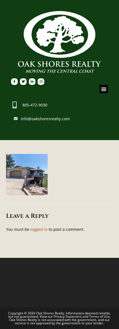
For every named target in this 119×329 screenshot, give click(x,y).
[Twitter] (23, 81)
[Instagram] (41, 81)
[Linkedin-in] (32, 81)
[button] (104, 89)
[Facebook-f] (14, 81)
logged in (39, 229)
